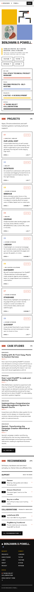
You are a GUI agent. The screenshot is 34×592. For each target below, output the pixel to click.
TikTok (19, 59)
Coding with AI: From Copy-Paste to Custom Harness (16, 356)
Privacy (4, 565)
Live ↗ (28, 155)
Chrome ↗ (27, 205)
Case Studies (6, 557)
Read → (4, 359)
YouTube (7, 59)
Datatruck (9, 168)
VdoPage (8, 219)
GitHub (18, 64)
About (4, 563)
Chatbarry (9, 270)
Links (3, 560)
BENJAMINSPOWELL (11, 3)
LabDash (8, 244)
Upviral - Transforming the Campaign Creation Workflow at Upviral (16, 428)
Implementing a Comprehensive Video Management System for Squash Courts (16, 405)
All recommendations (12, 533)
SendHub (8, 194)
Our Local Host (11, 141)
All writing (8, 450)
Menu (29, 3)
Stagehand (9, 297)
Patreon (7, 64)
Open (6, 155)
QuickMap (8, 324)
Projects (5, 554)
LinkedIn (21, 554)
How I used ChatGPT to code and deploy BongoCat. (16, 379)
